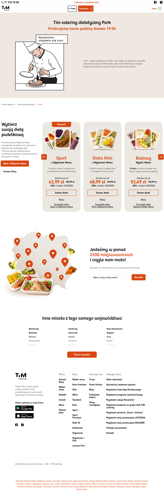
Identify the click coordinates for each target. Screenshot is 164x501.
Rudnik (110, 340)
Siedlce (29, 486)
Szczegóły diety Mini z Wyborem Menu (102, 205)
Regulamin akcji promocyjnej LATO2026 (125, 417)
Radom (126, 483)
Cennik (62, 399)
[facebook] (155, 2)
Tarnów (64, 486)
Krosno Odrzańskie (77, 348)
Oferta (62, 374)
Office (75, 394)
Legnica (45, 483)
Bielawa (32, 336)
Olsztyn (75, 483)
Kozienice (73, 340)
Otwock (88, 483)
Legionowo (36, 483)
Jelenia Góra (121, 481)
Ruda (109, 336)
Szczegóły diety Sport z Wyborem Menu (61, 205)
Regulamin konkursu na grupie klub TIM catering (125, 406)
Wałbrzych (83, 486)
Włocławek (103, 486)
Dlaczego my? (96, 374)
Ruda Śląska (135, 483)
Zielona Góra (81, 489)
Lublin (57, 483)
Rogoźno (110, 332)
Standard (76, 399)
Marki (68, 483)
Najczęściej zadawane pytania (120, 384)
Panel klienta (95, 384)
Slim (74, 389)
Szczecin (56, 486)
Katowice (138, 481)
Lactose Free (78, 445)
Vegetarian (77, 432)
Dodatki (62, 394)
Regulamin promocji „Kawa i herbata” (124, 412)
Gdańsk (98, 481)
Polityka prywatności (116, 427)
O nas (92, 379)
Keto (74, 404)
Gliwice (112, 481)
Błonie (31, 348)
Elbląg (92, 481)
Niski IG (76, 422)
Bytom (49, 481)
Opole (81, 483)
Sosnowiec (47, 486)
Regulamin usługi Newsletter (120, 399)
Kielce (145, 481)
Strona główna (8, 104)
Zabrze (128, 486)
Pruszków (118, 483)
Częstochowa (66, 481)
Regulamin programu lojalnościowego (124, 394)
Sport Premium (76, 416)
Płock (103, 483)
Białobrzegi (34, 328)
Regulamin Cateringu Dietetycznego (123, 389)
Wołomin (112, 486)
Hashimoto (77, 427)
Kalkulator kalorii (94, 396)
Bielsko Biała (34, 340)
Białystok (33, 332)
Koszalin (20, 483)
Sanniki (110, 348)
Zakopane (136, 486)
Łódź (63, 483)
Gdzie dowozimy (114, 379)
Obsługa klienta (113, 374)
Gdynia (105, 481)
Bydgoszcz (41, 481)
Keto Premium (79, 384)
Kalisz (130, 481)
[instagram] (161, 2)
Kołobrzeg (73, 328)
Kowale (72, 336)
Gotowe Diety (62, 380)
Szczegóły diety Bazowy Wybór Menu (143, 205)
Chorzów (56, 481)
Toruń (70, 486)
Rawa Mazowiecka (114, 328)
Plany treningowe (94, 403)
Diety (74, 374)
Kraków (72, 344)
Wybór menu (62, 388)
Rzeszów (110, 344)
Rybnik (144, 483)
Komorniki (73, 332)
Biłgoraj (32, 344)
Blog (91, 389)
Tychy (76, 486)
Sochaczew (37, 486)
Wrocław (121, 486)
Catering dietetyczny (26, 104)
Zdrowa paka (62, 411)
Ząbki (143, 486)
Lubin (52, 483)
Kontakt (110, 432)
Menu (61, 199)
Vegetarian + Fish (78, 439)
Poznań (110, 483)
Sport (75, 410)
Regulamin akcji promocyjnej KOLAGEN (125, 422)
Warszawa (93, 486)
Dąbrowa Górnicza (80, 481)
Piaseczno (96, 483)
